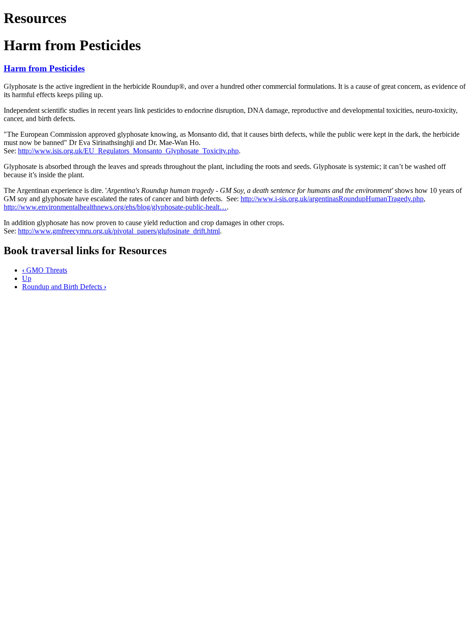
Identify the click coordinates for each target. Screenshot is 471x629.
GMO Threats (44, 270)
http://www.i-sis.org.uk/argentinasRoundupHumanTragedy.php (332, 199)
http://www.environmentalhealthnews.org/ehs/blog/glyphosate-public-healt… (115, 207)
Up (26, 278)
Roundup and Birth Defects (64, 287)
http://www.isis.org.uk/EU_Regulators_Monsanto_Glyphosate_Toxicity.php (128, 151)
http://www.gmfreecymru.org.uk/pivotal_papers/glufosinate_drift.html (119, 231)
